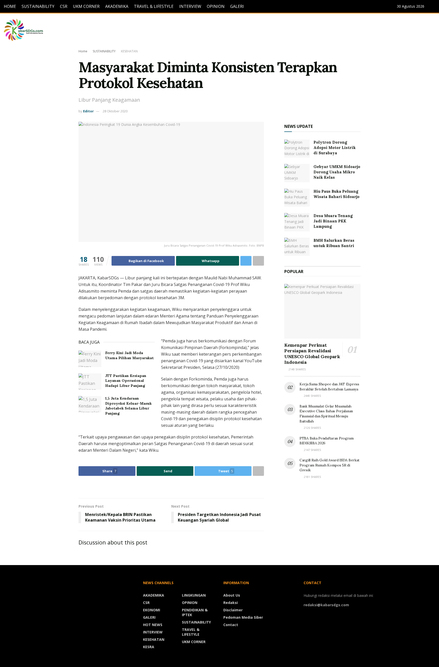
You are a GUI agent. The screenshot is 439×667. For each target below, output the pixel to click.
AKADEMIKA (116, 6)
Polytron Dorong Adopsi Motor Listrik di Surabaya (334, 147)
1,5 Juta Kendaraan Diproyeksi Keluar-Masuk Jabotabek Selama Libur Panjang (128, 406)
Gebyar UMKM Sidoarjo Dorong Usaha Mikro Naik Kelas (336, 172)
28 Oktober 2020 (115, 111)
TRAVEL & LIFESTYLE (154, 6)
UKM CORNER (86, 6)
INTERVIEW (190, 6)
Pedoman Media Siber (243, 617)
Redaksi (230, 602)
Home (83, 51)
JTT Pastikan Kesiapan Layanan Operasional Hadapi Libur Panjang (125, 380)
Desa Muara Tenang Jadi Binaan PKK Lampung (333, 221)
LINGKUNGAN (194, 595)
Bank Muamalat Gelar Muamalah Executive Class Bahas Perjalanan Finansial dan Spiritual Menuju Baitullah (326, 413)
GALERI (237, 6)
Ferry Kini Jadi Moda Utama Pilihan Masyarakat (129, 355)
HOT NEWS (152, 624)
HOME (10, 6)
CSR (63, 6)
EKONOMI (151, 610)
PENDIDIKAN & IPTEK (195, 612)
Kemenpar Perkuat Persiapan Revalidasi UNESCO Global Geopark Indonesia (312, 353)
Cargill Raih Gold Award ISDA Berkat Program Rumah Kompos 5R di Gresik (329, 465)
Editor (88, 111)
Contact (230, 624)
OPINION (216, 6)
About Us (231, 595)
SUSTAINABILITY (38, 6)
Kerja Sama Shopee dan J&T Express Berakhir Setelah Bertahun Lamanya (329, 386)
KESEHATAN (129, 51)
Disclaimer (233, 610)
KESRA (148, 646)
